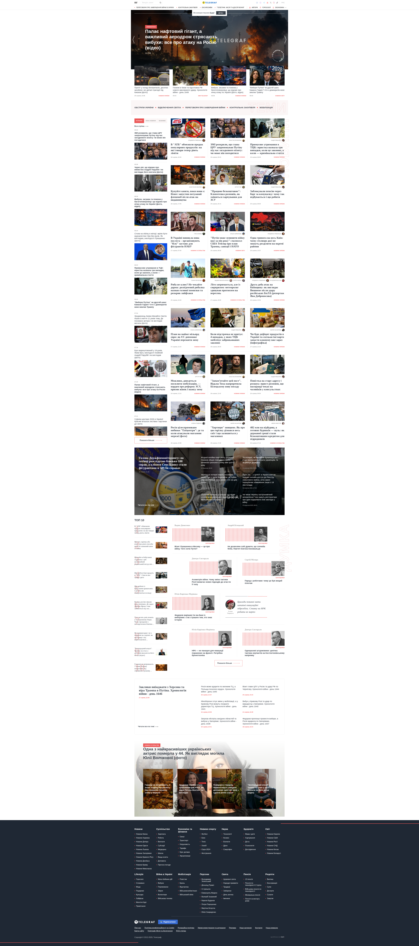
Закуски (270, 898)
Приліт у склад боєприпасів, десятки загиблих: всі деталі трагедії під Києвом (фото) (177, 39)
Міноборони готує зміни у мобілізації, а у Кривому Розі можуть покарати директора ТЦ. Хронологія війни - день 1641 (219, 705)
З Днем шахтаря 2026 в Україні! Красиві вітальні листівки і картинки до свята (150, 421)
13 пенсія (249, 879)
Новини (138, 829)
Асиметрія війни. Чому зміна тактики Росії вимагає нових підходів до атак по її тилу (211, 581)
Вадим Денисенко (182, 525)
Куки (212, 13)
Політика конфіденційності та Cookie (159, 928)
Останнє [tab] (139, 121)
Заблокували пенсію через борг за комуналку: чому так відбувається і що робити (267, 194)
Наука (225, 829)
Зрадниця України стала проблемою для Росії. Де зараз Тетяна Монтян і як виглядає (191, 789)
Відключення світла (169, 107)
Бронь (182, 883)
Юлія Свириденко (209, 912)
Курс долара (185, 852)
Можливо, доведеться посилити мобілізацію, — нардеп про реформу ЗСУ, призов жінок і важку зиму (186, 385)
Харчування (250, 838)
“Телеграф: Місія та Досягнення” (230, 7)
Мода (138, 887)
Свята (225, 874)
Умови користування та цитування (212, 928)
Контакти (258, 928)
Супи (269, 887)
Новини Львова (142, 849)
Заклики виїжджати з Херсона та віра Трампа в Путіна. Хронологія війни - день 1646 (162, 690)
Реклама (232, 928)
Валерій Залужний (209, 897)
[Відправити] (160, 2)
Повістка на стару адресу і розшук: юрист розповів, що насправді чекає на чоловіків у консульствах (267, 385)
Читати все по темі (146, 505)
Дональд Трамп (208, 885)
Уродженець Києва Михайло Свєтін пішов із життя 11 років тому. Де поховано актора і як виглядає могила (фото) (150, 319)
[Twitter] (270, 2)
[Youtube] (267, 2)
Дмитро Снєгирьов (200, 558)
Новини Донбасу (143, 861)
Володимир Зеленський (206, 880)
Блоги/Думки (210, 543)
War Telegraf (164, 95)
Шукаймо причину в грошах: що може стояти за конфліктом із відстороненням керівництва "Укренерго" (219, 497)
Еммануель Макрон (209, 893)
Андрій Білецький (236, 525)
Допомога (162, 861)
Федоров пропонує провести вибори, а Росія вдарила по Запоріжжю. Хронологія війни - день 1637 (260, 721)
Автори (255, 7)
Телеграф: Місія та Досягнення (160, 931)
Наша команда (272, 928)
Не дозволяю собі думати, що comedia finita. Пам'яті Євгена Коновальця (246, 547)
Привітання (140, 906)
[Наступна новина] (285, 39)
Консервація (272, 883)
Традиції (226, 887)
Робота (161, 838)
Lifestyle (138, 874)
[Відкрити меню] (136, 2)
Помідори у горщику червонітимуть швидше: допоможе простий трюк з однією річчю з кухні (226, 789)
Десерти (270, 891)
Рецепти (269, 874)
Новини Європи (273, 834)
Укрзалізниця (185, 856)
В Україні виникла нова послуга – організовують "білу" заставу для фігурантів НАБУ (185, 242)
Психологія (249, 846)
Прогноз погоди (164, 865)
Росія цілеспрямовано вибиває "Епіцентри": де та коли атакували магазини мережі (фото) (187, 432)
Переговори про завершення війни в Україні (155, 7)
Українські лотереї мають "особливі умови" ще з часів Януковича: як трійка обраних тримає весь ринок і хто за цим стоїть (219, 478)
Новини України (202, 95)
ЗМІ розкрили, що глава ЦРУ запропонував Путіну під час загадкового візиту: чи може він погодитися (150, 136)
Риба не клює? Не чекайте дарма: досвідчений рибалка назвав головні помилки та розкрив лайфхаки (187, 289)
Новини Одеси (142, 846)
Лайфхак (139, 898)
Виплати (161, 842)
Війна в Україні (164, 874)
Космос (226, 838)
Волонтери (162, 895)
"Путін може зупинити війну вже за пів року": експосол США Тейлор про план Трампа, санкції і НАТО (227, 242)
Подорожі (140, 891)
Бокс (203, 838)
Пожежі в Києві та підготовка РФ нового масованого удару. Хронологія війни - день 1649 (151, 90)
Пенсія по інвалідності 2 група (253, 884)
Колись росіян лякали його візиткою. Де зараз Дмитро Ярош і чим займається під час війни (143, 605)
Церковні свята (229, 879)
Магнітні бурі (141, 902)
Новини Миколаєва (144, 869)
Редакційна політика (186, 928)
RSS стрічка (181, 931)
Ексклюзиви (207, 7)
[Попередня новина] (133, 39)
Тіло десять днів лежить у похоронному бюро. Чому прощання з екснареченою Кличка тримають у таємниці (144, 620)
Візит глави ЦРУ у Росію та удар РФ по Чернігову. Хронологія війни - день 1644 (261, 687)
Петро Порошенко (209, 904)
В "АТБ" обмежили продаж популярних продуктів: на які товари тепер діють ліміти (187, 149)
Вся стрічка (139, 126)
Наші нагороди (246, 928)
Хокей (204, 846)
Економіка (279, 7)
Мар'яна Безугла (208, 908)
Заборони (227, 891)
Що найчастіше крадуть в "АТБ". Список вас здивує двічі (144, 575)
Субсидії (161, 846)
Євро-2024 (206, 849)
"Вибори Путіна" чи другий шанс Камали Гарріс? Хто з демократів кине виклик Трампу (228, 90)
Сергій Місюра (251, 560)
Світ (267, 829)
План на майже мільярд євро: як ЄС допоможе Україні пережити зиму (185, 337)
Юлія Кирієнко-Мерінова (186, 594)
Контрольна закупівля (187, 7)
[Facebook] (257, 2)
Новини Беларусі (274, 853)
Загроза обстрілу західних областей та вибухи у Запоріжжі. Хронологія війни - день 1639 (218, 721)
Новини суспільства (198, 250)
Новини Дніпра (142, 842)
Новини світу (241, 95)
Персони (204, 874)
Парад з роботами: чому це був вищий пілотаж (263, 582)
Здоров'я (248, 829)
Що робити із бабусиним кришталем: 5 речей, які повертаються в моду (143, 589)
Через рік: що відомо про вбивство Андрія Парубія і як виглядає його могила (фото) (148, 169)
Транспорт (184, 840)
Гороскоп (266, 7)
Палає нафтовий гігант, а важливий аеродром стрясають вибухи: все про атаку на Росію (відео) (267, 90)
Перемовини (163, 887)
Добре (220, 13)
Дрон (225, 846)
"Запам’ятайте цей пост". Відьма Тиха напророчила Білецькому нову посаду (225, 383)
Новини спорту (208, 829)
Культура (139, 895)
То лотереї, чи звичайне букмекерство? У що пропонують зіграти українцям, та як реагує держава (260, 460)
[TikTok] (277, 2)
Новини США (272, 838)
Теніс (204, 842)
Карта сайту (139, 931)
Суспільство (163, 829)
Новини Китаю (273, 849)
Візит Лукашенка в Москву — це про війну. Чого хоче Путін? (192, 547)
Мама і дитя (250, 834)
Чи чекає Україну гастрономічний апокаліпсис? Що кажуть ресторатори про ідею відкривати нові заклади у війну (260, 498)
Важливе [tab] (162, 121)
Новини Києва (142, 834)
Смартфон (227, 849)
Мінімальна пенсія (252, 895)
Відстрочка (184, 887)
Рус (283, 2)
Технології (227, 834)
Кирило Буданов (208, 900)
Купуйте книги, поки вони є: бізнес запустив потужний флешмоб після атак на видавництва (188, 195)
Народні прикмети (230, 883)
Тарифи (183, 848)
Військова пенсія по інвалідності (253, 890)
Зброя (160, 891)
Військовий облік (186, 895)
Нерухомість (185, 844)
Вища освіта (163, 857)
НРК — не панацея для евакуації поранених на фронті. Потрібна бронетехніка (207, 653)
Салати (270, 895)
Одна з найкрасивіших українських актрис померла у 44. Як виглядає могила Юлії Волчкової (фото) (183, 753)
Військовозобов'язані (188, 891)
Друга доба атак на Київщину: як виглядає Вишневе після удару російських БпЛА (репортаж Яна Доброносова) (267, 290)
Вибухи (161, 883)
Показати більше (147, 440)
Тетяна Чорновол (230, 612)
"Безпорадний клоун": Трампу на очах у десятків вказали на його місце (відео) (144, 651)
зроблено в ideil (277, 937)
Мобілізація (266, 107)
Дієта (247, 842)
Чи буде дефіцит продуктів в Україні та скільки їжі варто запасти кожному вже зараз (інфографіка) (267, 338)
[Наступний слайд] (286, 7)
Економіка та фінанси (185, 830)
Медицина (162, 849)
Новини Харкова (143, 838)
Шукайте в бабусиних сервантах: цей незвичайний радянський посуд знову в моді (144, 560)
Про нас (137, 928)
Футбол (204, 834)
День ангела (228, 895)
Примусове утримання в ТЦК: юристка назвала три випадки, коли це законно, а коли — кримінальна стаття (149, 271)
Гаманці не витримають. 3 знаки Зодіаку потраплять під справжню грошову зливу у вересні (144, 667)
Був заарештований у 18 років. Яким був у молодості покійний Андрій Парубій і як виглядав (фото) (148, 354)
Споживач (140, 883)
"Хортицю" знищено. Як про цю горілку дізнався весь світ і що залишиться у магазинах (227, 432)
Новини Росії (272, 842)
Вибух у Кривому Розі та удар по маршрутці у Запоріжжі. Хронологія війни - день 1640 (259, 704)
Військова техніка (165, 898)
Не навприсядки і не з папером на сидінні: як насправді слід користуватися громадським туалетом (143, 636)
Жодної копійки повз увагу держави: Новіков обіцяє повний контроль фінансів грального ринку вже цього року (217, 461)
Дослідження (250, 849)
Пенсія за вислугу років (252, 900)
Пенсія (247, 874)
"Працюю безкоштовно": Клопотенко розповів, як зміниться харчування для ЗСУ (226, 195)
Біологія (226, 842)
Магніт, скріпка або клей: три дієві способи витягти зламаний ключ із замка (143, 545)
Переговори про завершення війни (205, 107)
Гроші (182, 837)
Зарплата (162, 834)
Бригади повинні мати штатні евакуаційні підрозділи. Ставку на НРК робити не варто (251, 606)
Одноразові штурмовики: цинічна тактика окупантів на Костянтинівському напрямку (264, 653)
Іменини (226, 898)
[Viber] (260, 3)
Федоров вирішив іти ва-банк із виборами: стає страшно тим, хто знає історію (193, 617)
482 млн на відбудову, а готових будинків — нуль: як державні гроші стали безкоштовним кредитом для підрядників (267, 433)
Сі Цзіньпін (206, 889)
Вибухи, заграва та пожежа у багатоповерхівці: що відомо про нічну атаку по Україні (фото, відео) (189, 90)
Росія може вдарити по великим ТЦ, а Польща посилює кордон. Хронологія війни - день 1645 (218, 689)
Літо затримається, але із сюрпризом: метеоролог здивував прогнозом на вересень (225, 289)
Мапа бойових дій (165, 879)
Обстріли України (144, 107)
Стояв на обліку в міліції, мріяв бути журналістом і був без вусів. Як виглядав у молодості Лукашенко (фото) (150, 237)
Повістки (183, 879)
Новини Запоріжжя (144, 853)
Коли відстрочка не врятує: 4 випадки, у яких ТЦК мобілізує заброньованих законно (226, 338)
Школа (160, 853)
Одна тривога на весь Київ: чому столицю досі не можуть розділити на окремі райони (266, 242)
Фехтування (206, 853)
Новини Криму (142, 865)
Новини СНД (272, 846)
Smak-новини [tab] (151, 121)
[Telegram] (264, 2)
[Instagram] (273, 2)
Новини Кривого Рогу (144, 857)
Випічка (270, 879)
